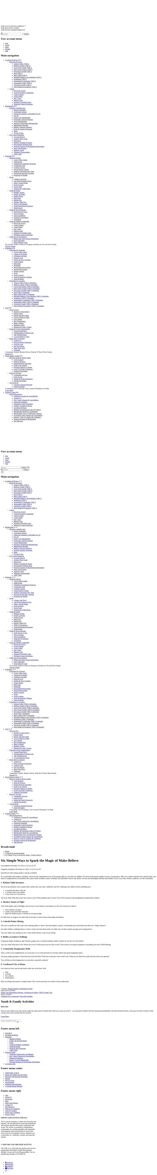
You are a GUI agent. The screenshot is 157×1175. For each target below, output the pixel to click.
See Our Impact (19, 346)
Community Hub (19, 166)
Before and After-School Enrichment (26, 239)
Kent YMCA (18, 73)
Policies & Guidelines (12, 1109)
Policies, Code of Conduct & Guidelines (27, 417)
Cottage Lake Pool (20, 179)
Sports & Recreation (20, 269)
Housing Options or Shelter (23, 367)
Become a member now (17, 529)
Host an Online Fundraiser (23, 342)
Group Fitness (18, 262)
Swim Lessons (18, 185)
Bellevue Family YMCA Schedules (25, 285)
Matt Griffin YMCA (20, 75)
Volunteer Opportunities (22, 152)
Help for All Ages (15, 794)
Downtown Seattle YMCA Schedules (26, 290)
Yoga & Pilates (19, 279)
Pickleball (17, 266)
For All (16, 116)
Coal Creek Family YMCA (23, 68)
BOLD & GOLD (20, 91)
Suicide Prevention (20, 381)
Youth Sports (18, 208)
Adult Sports (18, 162)
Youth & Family (14, 612)
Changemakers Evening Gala (23, 333)
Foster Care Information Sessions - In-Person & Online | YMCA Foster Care (26, 992)
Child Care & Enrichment (18, 658)
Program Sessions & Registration (25, 419)
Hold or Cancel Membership (19, 1060)
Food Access (18, 377)
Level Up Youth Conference (23, 369)
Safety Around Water (21, 183)
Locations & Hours (11, 60)
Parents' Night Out (20, 202)
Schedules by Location (17, 702)
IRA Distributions (20, 321)
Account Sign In (19, 137)
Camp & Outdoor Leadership (23, 93)
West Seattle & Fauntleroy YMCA (25, 87)
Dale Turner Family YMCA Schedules (27, 289)
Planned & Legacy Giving (22, 327)
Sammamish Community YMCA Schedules (28, 300)
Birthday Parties (19, 193)
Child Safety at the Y (12, 1073)
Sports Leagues (19, 271)
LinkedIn (10, 1166)
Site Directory (18, 421)
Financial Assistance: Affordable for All (27, 114)
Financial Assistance (20, 402)
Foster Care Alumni (20, 365)
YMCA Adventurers (20, 204)
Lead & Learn (18, 344)
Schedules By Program (17, 671)
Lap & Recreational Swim (22, 181)
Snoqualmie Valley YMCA (23, 83)
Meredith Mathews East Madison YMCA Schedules (31, 296)
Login (7, 45)
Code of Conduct (11, 1111)
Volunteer (17, 350)
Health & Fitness (15, 579)
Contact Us (17, 340)
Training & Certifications (22, 189)
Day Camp (17, 98)
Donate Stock (18, 314)
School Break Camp (20, 242)
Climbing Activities (20, 256)
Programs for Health (20, 175)
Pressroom (8, 1099)
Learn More (9, 390)
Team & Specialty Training (23, 277)
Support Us (9, 354)
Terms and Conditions (12, 1113)
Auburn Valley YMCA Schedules (25, 283)
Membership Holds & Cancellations (26, 412)
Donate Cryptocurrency (22, 312)
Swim (16, 273)
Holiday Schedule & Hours (23, 143)
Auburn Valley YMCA (21, 64)
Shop (7, 47)
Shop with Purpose (20, 148)
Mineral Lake (18, 100)
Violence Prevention (20, 371)
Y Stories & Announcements (14, 853)
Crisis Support (18, 360)
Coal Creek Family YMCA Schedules (26, 287)
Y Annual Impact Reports (13, 1086)
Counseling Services (20, 375)
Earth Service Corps (20, 212)
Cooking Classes (19, 168)
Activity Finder (10, 246)
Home (7, 851)
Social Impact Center (12, 356)
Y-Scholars (17, 219)
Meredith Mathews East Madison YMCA (28, 77)
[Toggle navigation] (2, 32)
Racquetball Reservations (22, 267)
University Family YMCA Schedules (26, 304)
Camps (11, 510)
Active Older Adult (20, 252)
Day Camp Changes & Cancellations (26, 400)
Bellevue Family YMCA (22, 66)
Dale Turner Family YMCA (23, 70)
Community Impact (20, 112)
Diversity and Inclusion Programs (16, 1077)
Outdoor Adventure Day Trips (24, 171)
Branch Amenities (20, 110)
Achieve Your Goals (20, 139)
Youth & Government (21, 217)
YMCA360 (17, 154)
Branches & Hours (15, 483)
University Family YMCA (22, 85)
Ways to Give (14, 731)
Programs (8, 156)
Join (6, 43)
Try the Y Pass (18, 133)
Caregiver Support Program (23, 385)
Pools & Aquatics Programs (23, 129)
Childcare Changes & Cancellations (26, 396)
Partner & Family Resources (23, 379)
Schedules (8, 248)
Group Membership (20, 121)
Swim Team (18, 187)
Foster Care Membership (22, 118)
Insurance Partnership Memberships (26, 123)
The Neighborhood (20, 335)
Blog (6, 1101)
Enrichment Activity (26, 989)
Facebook (9, 1162)
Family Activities (19, 194)
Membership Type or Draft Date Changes (28, 413)
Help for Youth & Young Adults (20, 779)
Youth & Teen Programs (17, 631)
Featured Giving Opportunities (19, 750)
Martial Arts (18, 200)
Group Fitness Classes (21, 169)
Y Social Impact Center (21, 337)
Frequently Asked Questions (23, 119)
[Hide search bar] (2, 472)
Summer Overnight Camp (22, 102)
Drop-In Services (19, 362)
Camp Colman (18, 95)
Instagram (10, 1164)
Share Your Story (19, 348)
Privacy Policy (10, 1114)
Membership (9, 106)
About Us (8, 1097)
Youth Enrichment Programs (23, 206)
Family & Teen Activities (22, 260)
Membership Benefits (21, 125)
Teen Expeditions (19, 216)
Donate (7, 49)
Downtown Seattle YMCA (23, 71)
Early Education (19, 241)
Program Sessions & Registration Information (29, 146)
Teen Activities (19, 214)
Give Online (18, 319)
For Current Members (16, 556)
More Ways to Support (17, 760)
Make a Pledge (19, 323)
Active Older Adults (20, 160)
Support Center (19, 150)
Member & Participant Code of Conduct (27, 410)
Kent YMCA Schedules (22, 292)
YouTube (10, 1168)
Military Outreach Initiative (23, 127)
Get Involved (13, 804)
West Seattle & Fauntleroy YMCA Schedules (29, 306)
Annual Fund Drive (20, 331)
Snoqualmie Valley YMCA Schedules (26, 302)
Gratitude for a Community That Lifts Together (17, 996)
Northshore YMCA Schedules (24, 298)
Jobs (6, 51)
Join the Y (8, 1033)
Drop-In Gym (18, 258)
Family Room (18, 196)
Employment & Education (22, 363)
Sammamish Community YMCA (25, 81)
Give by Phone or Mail (21, 317)
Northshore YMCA (20, 79)
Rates (15, 131)
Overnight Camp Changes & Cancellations (28, 415)
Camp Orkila (18, 96)
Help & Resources (15, 815)
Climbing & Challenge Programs (25, 164)
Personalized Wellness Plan (23, 144)
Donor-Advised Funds (21, 315)
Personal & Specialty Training (24, 173)
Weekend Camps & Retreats (23, 104)
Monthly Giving (19, 325)
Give (7, 308)
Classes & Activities (20, 254)
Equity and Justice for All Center (16, 1075)
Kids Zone (17, 141)
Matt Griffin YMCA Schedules (24, 294)
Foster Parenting (19, 387)
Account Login (10, 1064)
